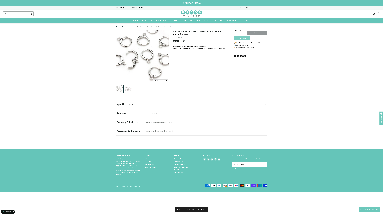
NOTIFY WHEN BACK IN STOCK (191, 209)
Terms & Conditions (181, 167)
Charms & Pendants (159, 21)
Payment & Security (145, 131)
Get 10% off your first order (369, 209)
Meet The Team (150, 167)
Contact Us (178, 159)
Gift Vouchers (149, 164)
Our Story (148, 162)
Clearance (232, 21)
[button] (200, 34)
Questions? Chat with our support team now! (253, 8)
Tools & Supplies (204, 21)
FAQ (117, 8)
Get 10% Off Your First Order (137, 8)
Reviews (137, 113)
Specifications (125, 104)
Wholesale (123, 8)
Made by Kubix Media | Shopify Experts (128, 186)
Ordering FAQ (178, 162)
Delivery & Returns (144, 122)
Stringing (188, 21)
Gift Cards (245, 21)
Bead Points (178, 170)
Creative (219, 21)
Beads (144, 21)
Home (118, 27)
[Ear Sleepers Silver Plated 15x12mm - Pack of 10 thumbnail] (119, 89)
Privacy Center (179, 173)
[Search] (31, 13)
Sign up (237, 168)
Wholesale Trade (128, 27)
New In (135, 21)
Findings (176, 21)
